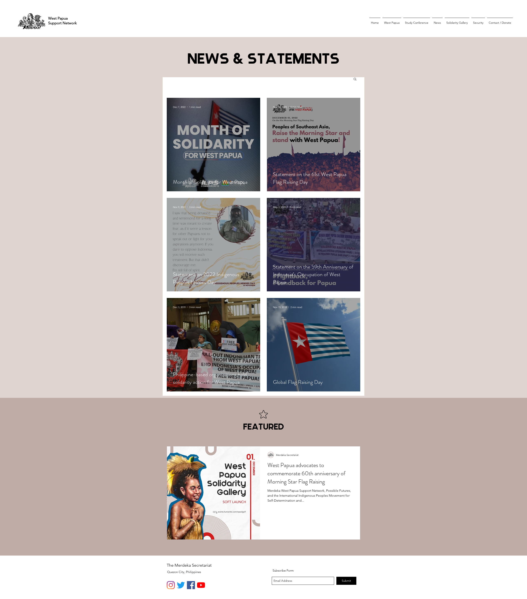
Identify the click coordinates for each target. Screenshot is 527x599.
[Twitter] (181, 585)
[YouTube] (201, 585)
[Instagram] (171, 585)
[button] (355, 79)
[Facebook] (191, 585)
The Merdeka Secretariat (189, 565)
